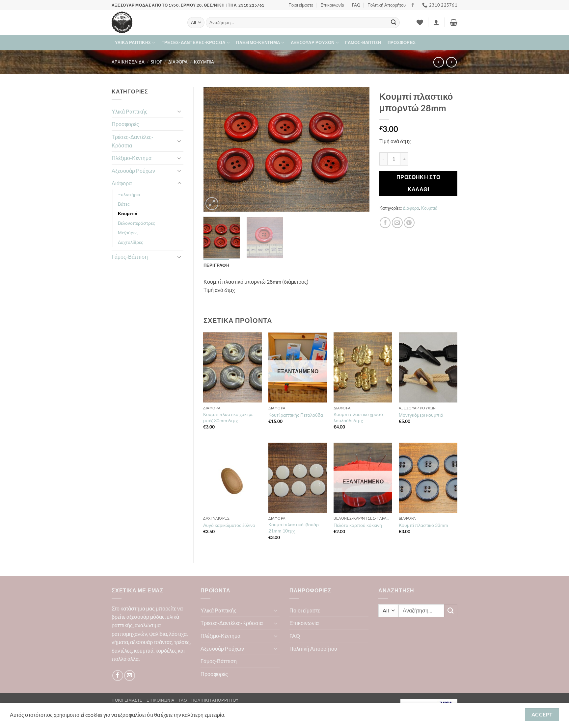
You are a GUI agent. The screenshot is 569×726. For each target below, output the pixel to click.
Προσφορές (402, 42)
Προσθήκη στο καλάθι (418, 183)
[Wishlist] (420, 22)
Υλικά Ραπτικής (133, 42)
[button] (436, 22)
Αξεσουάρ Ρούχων (313, 42)
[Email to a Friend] (397, 222)
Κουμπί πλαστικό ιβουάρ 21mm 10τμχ (293, 527)
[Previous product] (451, 62)
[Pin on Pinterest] (409, 222)
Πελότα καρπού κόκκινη (358, 525)
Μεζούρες (128, 232)
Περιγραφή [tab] (216, 265)
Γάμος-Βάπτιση (363, 42)
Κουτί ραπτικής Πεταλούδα (295, 415)
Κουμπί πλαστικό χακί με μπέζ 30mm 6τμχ (228, 417)
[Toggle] (179, 111)
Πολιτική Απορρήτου (386, 5)
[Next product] (438, 62)
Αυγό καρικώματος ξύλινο (229, 525)
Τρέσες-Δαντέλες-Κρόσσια (194, 42)
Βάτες (124, 204)
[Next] (358, 149)
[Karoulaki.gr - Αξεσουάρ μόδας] (144, 22)
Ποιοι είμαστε (300, 5)
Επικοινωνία (332, 5)
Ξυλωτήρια (129, 194)
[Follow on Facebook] (413, 5)
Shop (156, 62)
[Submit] (393, 22)
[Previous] (215, 149)
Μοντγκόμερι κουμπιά (421, 415)
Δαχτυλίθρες (130, 242)
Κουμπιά (204, 62)
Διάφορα (178, 62)
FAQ (356, 5)
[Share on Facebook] (385, 222)
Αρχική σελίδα (128, 62)
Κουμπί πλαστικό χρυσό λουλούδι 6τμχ (358, 417)
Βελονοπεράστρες (136, 223)
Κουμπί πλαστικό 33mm (423, 525)
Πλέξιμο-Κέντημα (258, 42)
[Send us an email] (129, 675)
